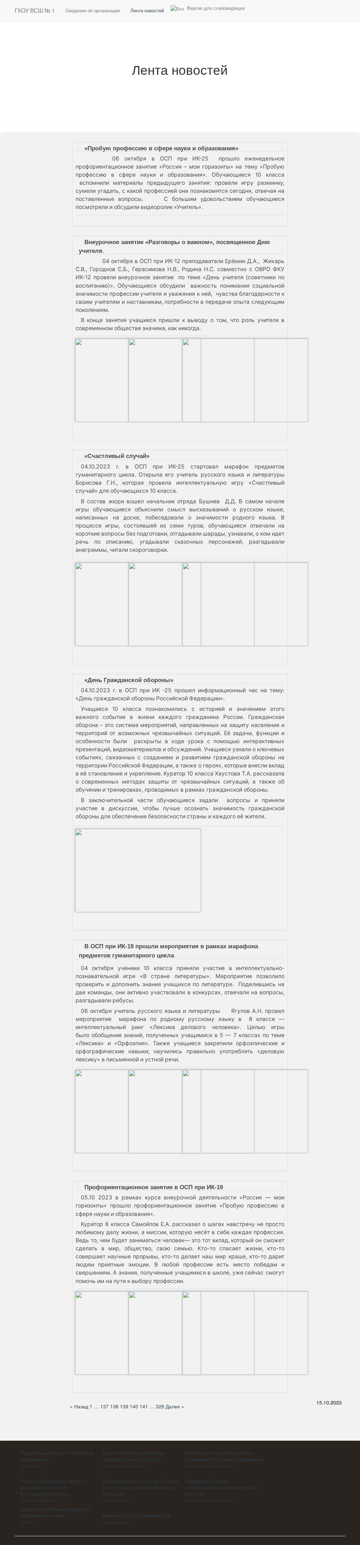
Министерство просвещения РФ (136, 1515)
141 (144, 1406)
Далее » (175, 1406)
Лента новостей (147, 10)
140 (134, 1406)
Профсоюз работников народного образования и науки (55, 1512)
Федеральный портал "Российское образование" (57, 1456)
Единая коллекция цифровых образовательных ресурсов (133, 1456)
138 (114, 1406)
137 (104, 1406)
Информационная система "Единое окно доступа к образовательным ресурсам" (140, 1487)
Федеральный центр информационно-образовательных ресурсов (221, 1487)
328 (160, 1406)
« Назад (79, 1406)
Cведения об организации (92, 10)
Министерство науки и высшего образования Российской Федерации (224, 1456)
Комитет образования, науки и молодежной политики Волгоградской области (52, 1487)
